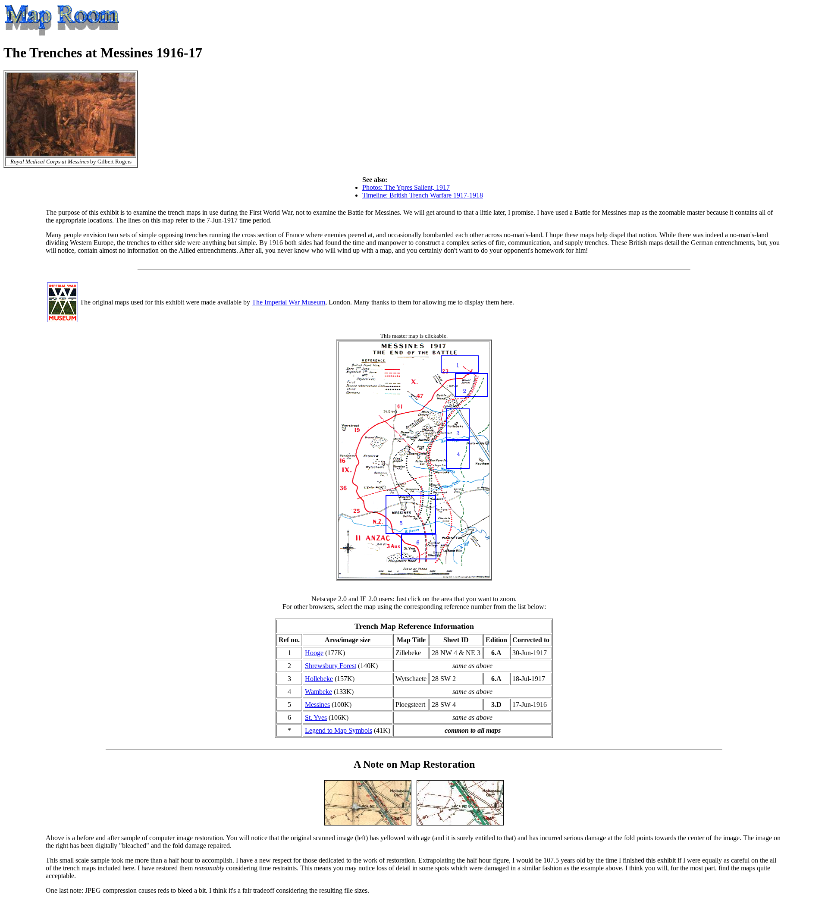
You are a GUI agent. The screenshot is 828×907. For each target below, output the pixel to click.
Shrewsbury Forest (330, 665)
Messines (317, 704)
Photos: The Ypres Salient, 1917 (406, 187)
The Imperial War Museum (288, 302)
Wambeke (318, 691)
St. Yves (316, 717)
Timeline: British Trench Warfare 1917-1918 (422, 195)
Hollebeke (319, 678)
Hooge (314, 652)
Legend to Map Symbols (338, 730)
